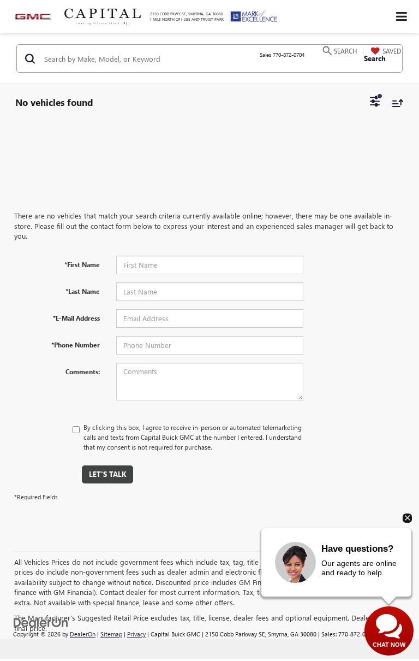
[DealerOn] (41, 622)
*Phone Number (75, 344)
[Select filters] (375, 103)
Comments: (82, 371)
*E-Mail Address (76, 318)
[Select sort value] (395, 103)
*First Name (82, 264)
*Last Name (82, 291)
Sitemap (111, 634)
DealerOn (82, 634)
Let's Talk (107, 474)
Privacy (136, 634)
